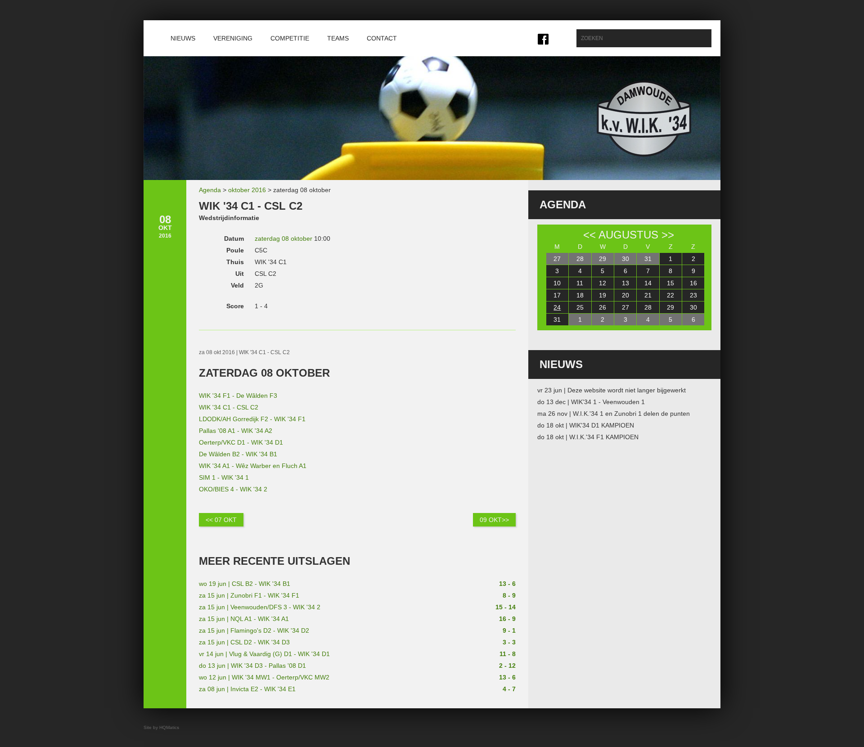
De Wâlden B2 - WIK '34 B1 (238, 454)
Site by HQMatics (161, 727)
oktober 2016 (247, 190)
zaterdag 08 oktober (283, 238)
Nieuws (183, 38)
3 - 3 (509, 642)
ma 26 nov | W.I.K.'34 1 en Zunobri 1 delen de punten (613, 413)
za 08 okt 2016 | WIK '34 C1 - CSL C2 (244, 352)
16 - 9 (507, 618)
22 (670, 295)
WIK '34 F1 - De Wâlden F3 (238, 395)
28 (580, 258)
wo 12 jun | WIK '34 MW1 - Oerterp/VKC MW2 (264, 677)
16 (693, 283)
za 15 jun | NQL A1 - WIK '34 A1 (244, 618)
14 (648, 283)
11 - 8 (508, 653)
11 (579, 283)
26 (602, 307)
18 (580, 295)
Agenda (210, 190)
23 (693, 295)
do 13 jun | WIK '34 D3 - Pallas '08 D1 (252, 665)
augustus (628, 235)
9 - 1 (509, 630)
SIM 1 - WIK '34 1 (224, 477)
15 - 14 (505, 607)
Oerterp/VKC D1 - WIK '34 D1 (241, 442)
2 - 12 (507, 665)
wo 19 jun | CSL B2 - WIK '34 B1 (244, 583)
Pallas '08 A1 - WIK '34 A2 (235, 430)
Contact (382, 38)
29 (602, 258)
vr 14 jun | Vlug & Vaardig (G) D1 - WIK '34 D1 (264, 653)
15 (670, 283)
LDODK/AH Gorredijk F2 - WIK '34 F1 (252, 419)
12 (602, 283)
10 (557, 283)
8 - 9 (509, 595)
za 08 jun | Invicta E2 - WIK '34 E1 (247, 689)
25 (580, 307)
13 (625, 283)
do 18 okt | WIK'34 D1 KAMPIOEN (585, 425)
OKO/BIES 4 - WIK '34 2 (233, 489)
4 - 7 (509, 689)
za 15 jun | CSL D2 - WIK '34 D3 (244, 642)
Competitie (289, 38)
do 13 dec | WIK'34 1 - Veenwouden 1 (591, 401)
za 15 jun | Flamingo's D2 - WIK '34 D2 (254, 630)
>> (668, 235)
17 (557, 295)
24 (557, 307)
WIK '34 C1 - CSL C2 (228, 407)
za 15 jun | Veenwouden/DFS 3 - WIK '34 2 (259, 607)
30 (625, 258)
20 (625, 295)
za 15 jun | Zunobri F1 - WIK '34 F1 (249, 595)
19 (602, 295)
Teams (338, 38)
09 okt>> (494, 519)
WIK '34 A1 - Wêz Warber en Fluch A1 (252, 465)
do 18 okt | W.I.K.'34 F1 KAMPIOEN (588, 437)
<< (589, 235)
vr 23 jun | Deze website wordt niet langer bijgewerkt (611, 390)
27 (557, 258)
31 (648, 258)
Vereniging (232, 38)
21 (648, 295)
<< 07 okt (221, 519)
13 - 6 (507, 583)
